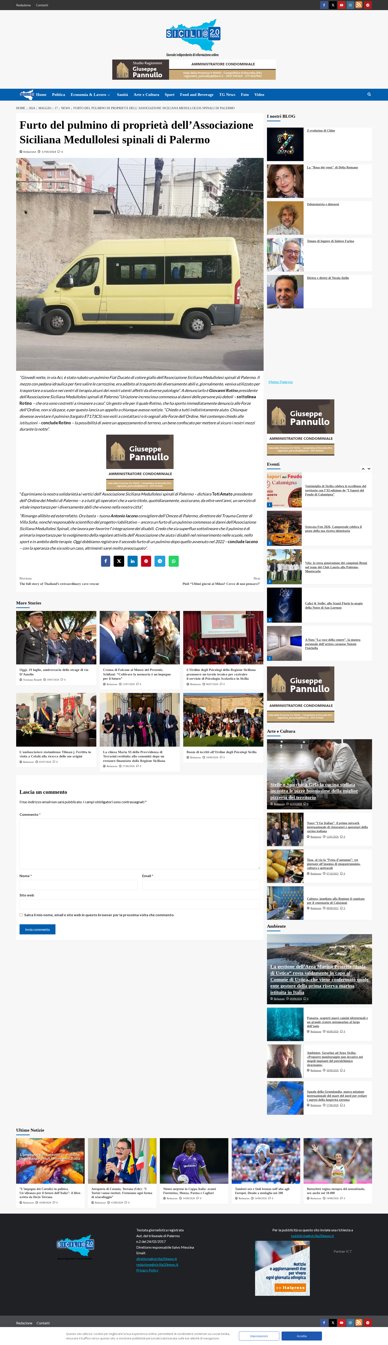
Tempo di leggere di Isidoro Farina (330, 241)
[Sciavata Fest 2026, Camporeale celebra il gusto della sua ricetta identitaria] (284, 489)
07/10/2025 (332, 873)
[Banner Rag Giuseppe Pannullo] (140, 462)
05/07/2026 (45, 762)
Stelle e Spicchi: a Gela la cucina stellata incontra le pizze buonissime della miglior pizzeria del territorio (314, 791)
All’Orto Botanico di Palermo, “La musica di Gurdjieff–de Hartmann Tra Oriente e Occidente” (335, 644)
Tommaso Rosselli (32, 679)
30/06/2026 (332, 1070)
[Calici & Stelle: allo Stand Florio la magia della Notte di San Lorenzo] (284, 566)
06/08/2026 (332, 1031)
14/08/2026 (189, 1198)
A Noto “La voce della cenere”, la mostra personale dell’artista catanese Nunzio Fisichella (332, 605)
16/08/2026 (45, 1202)
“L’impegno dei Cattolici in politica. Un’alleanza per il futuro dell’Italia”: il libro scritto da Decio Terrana (50, 1193)
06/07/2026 (212, 684)
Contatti (42, 5)
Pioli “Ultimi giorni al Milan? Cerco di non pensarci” (221, 581)
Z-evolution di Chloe (321, 130)
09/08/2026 (296, 998)
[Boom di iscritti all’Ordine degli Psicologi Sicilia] (223, 719)
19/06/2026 (212, 757)
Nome (26, 876)
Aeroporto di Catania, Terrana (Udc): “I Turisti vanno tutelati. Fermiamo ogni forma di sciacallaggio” (121, 1193)
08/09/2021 (332, 908)
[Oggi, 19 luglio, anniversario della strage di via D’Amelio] (56, 637)
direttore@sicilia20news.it (156, 1259)
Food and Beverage (197, 94)
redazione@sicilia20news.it (157, 1264)
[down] (108, 95)
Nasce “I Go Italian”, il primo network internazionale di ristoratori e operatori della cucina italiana (337, 827)
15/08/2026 (117, 1202)
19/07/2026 (53, 679)
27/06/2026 (129, 766)
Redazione (23, 5)
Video (259, 94)
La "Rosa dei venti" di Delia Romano (332, 167)
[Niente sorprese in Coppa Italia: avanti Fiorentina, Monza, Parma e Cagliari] (194, 1161)
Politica (58, 94)
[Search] (369, 94)
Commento (30, 814)
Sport (169, 94)
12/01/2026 (332, 836)
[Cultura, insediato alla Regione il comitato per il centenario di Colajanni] (285, 903)
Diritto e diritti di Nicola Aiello (328, 278)
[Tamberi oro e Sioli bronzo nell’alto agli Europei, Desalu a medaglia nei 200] (266, 1161)
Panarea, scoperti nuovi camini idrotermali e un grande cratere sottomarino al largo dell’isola (337, 1022)
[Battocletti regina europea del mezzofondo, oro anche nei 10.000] (338, 1161)
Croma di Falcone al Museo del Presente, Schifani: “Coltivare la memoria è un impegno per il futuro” (137, 674)
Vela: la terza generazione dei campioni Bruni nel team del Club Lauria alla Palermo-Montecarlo (336, 528)
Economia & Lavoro (88, 94)
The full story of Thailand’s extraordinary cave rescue (59, 581)
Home (41, 94)
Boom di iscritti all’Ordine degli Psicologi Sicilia (222, 752)
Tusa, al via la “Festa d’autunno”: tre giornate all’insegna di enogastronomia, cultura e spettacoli (334, 864)
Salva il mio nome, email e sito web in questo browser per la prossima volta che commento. (99, 915)
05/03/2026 (296, 804)
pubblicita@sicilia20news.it (312, 1236)
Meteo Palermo (281, 382)
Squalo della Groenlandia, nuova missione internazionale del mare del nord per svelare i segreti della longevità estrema (337, 1096)
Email (147, 876)
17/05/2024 (49, 151)
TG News (227, 94)
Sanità (122, 94)
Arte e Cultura (146, 94)
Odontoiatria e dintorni (323, 204)
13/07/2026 (129, 684)
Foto (245, 94)
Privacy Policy (147, 1270)
